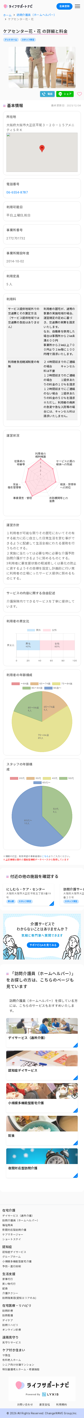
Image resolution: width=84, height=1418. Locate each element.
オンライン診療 (11, 1329)
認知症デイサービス (14, 1252)
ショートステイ (11, 1239)
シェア (68, 93)
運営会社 (44, 1404)
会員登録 (64, 6)
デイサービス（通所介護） (18, 1215)
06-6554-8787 (17, 192)
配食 (5, 1288)
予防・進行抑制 (11, 1266)
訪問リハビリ (10, 1325)
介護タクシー (10, 1293)
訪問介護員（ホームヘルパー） (21, 1220)
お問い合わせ (25, 1404)
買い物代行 (9, 1283)
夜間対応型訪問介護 (14, 1229)
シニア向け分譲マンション (18, 1364)
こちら (45, 856)
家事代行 (7, 1279)
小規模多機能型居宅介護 (17, 1261)
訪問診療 (7, 1310)
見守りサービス (11, 1342)
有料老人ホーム (11, 1360)
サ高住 (6, 1355)
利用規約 (61, 1404)
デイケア (7, 1320)
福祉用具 (7, 1225)
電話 (50, 93)
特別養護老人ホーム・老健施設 (21, 1369)
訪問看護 (7, 1315)
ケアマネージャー (12, 1234)
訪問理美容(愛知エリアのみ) (19, 1298)
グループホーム (11, 1256)
